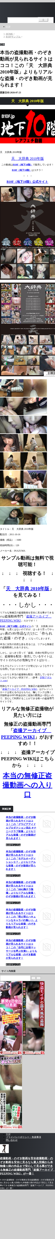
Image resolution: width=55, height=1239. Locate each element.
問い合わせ (12, 1140)
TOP (8, 26)
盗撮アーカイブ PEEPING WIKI (19, 689)
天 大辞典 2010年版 (27, 158)
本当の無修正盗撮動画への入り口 (27, 785)
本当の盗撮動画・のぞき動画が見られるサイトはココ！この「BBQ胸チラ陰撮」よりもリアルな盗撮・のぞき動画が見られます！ (21, 889)
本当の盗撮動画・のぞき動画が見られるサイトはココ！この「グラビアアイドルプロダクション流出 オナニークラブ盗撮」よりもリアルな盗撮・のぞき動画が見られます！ (21, 828)
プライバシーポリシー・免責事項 (23, 1137)
